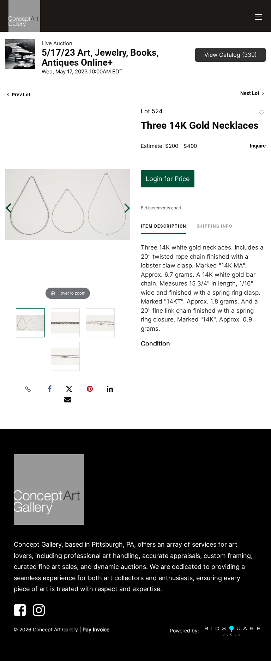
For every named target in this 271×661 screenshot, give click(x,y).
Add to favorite (261, 112)
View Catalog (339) (230, 54)
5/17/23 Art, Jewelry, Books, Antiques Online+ (100, 57)
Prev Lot (20, 94)
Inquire (258, 146)
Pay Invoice (96, 629)
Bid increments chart (161, 207)
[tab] (163, 229)
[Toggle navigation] (258, 16)
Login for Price (167, 178)
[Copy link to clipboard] (28, 389)
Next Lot (250, 93)
